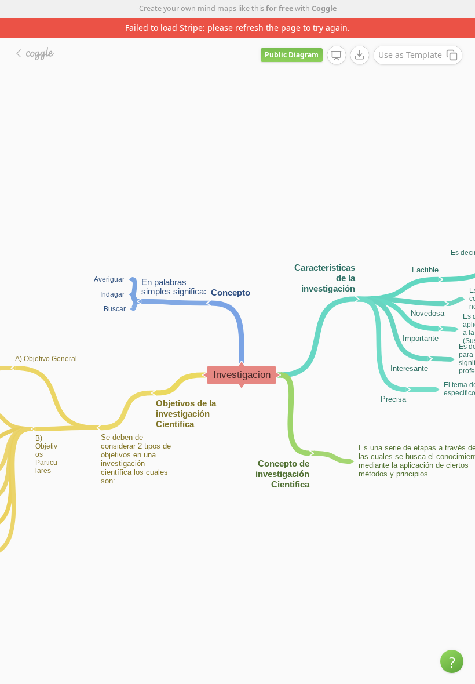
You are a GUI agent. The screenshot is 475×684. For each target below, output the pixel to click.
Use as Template (410, 54)
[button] (451, 661)
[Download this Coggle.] (359, 55)
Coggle (324, 8)
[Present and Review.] (336, 55)
